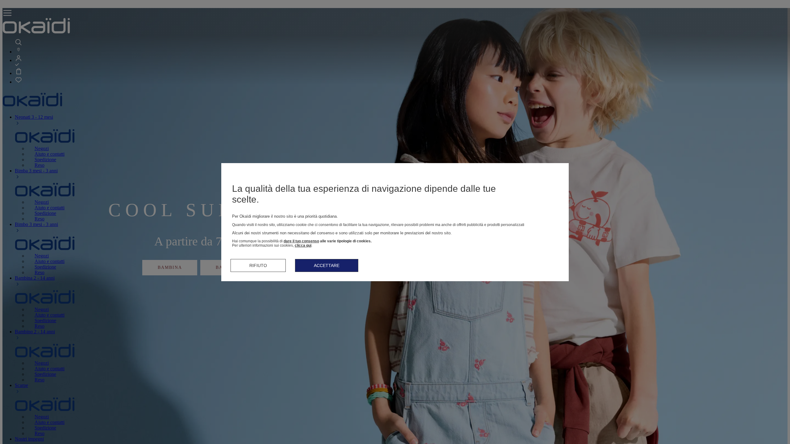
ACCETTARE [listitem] (326, 265)
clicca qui (303, 245)
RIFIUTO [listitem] (258, 265)
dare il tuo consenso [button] (301, 241)
